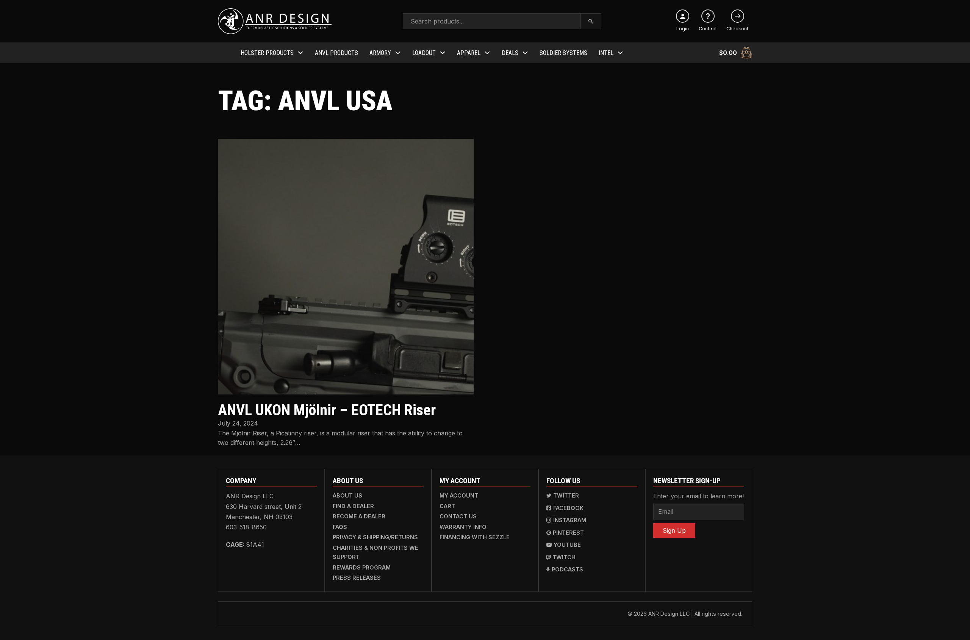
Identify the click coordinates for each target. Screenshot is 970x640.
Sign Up (674, 530)
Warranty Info (463, 527)
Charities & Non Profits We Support (375, 552)
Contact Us (458, 516)
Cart (447, 506)
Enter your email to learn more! (698, 496)
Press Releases (357, 577)
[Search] (591, 21)
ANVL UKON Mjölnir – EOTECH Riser (327, 410)
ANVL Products (336, 52)
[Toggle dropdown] (300, 53)
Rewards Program (362, 567)
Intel (606, 52)
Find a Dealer (353, 506)
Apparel (468, 52)
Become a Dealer (359, 516)
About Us (347, 495)
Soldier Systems (563, 52)
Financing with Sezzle (475, 537)
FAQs (340, 527)
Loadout (424, 52)
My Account (459, 495)
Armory (380, 52)
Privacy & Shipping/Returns (375, 537)
